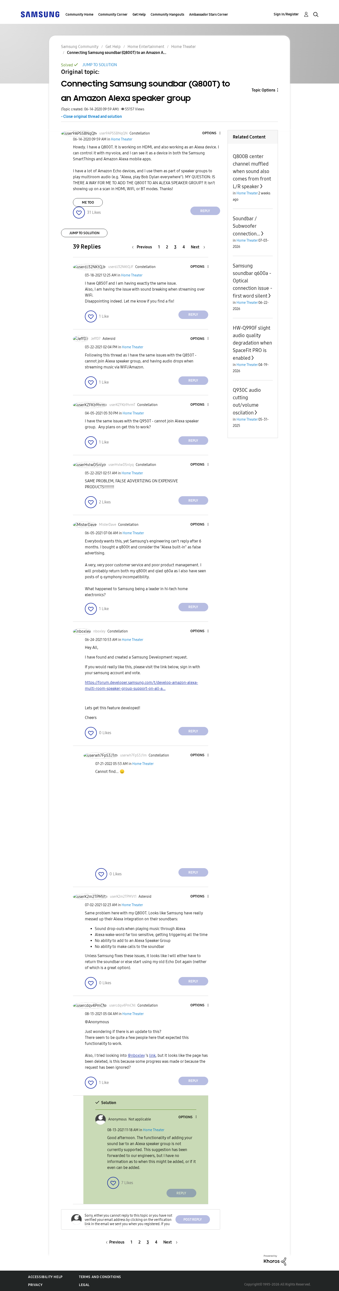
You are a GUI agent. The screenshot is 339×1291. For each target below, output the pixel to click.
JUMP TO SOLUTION (99, 64)
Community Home (79, 14)
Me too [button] (88, 202)
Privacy (35, 1285)
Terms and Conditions (100, 1277)
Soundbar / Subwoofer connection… (246, 226)
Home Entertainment (146, 46)
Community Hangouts (167, 14)
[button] (211, 133)
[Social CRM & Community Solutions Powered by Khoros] (275, 1259)
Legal (84, 1285)
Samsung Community (80, 46)
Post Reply (192, 1219)
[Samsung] (40, 14)
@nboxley (136, 1055)
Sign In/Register (286, 14)
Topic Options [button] (263, 90)
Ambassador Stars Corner (208, 14)
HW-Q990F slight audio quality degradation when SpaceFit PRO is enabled (252, 343)
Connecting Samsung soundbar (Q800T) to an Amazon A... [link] (116, 52)
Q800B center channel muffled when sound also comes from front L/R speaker (252, 171)
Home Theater (183, 46)
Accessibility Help (45, 1277)
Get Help (139, 14)
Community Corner (113, 14)
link (152, 1055)
